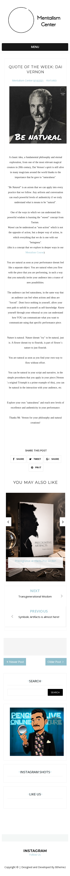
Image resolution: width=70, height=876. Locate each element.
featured (51, 80)
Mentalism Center (22, 80)
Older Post (55, 661)
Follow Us (35, 854)
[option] (35, 539)
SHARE (20, 459)
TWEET (37, 459)
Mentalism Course (34, 252)
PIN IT (38, 467)
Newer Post (16, 661)
